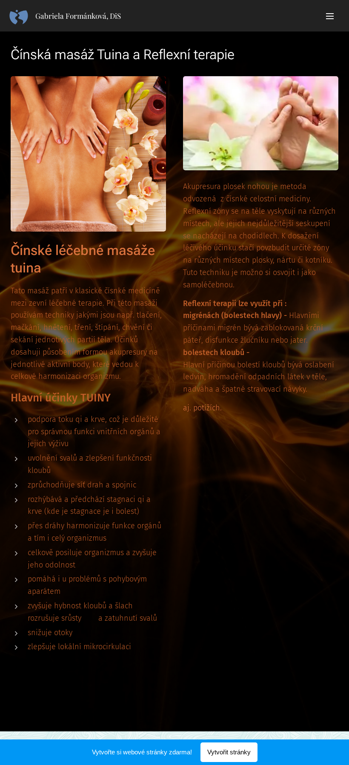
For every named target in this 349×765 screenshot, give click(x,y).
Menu (329, 15)
